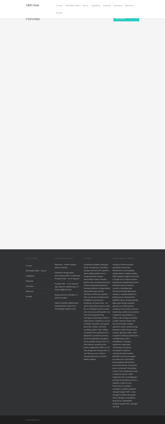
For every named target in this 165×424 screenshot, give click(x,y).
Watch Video (36, 186)
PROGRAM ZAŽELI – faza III (76, 5)
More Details (51, 38)
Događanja (95, 5)
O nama (59, 5)
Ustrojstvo (118, 5)
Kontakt (59, 13)
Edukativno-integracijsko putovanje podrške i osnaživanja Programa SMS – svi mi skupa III (67, 275)
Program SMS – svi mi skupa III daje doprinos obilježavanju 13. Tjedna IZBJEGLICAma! (67, 287)
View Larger (36, 38)
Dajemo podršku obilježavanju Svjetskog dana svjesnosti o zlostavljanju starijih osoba (66, 306)
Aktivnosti (129, 5)
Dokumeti (107, 5)
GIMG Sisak (32, 5)
